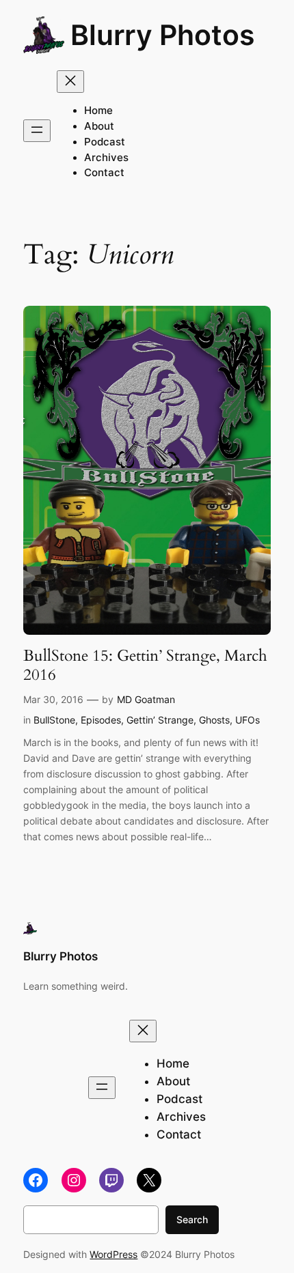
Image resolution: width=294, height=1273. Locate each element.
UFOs (247, 720)
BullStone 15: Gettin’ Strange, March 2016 (145, 665)
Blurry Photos (162, 35)
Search (192, 1219)
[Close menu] (70, 81)
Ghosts (214, 720)
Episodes (101, 720)
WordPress (113, 1254)
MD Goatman (146, 699)
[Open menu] (37, 130)
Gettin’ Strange (159, 720)
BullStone (54, 720)
